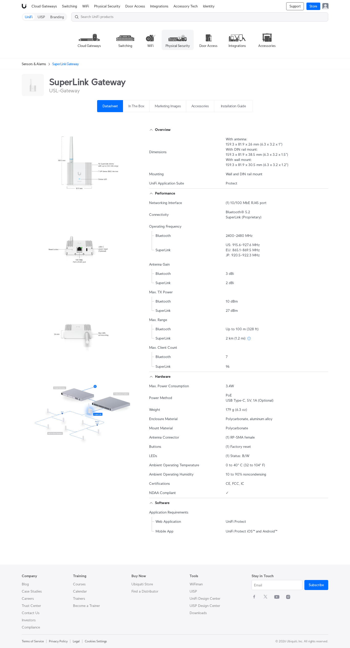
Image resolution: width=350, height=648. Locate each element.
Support (295, 6)
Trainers (79, 598)
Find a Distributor (144, 591)
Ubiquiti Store (142, 584)
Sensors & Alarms (34, 64)
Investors (29, 620)
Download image (89, 194)
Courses (79, 584)
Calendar (80, 591)
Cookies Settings (96, 641)
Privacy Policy (58, 641)
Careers (28, 598)
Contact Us (30, 613)
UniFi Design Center (205, 598)
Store (313, 6)
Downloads (198, 613)
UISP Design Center (205, 606)
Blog (25, 584)
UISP (193, 591)
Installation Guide (233, 106)
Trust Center (31, 606)
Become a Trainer (86, 606)
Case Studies (32, 591)
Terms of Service (33, 641)
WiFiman (196, 584)
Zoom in (125, 194)
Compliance (31, 627)
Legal (76, 641)
